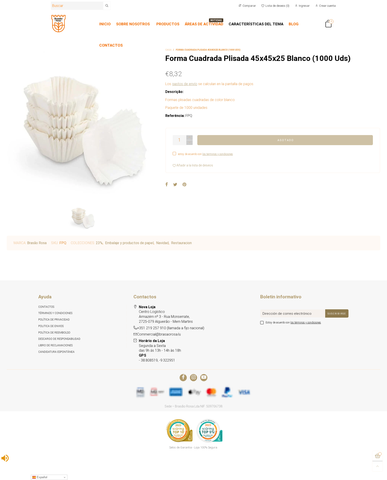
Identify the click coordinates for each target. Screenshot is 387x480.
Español (41, 477)
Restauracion (181, 243)
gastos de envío (184, 84)
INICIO (105, 24)
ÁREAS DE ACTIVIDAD (204, 24)
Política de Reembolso (54, 332)
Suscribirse (337, 313)
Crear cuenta (327, 5)
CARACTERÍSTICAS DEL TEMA (256, 24)
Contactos (46, 306)
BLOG (294, 24)
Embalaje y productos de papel (129, 243)
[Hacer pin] (184, 184)
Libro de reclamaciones (55, 345)
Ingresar (304, 5)
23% (99, 243)
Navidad (162, 243)
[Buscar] (107, 6)
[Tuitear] (175, 184)
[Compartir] (166, 184)
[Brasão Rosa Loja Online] (58, 23)
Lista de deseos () (277, 5)
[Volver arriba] (377, 466)
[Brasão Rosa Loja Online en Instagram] (193, 377)
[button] (189, 142)
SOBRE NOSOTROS (133, 24)
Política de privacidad (54, 319)
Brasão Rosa (37, 243)
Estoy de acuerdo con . (294, 322)
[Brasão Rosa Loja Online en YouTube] (203, 377)
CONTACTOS (111, 45)
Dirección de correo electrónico (287, 314)
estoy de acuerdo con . (206, 154)
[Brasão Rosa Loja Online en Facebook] (183, 377)
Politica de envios (51, 326)
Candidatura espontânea (56, 351)
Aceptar (366, 474)
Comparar (249, 5)
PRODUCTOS (167, 24)
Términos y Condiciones (55, 313)
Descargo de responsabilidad (59, 338)
